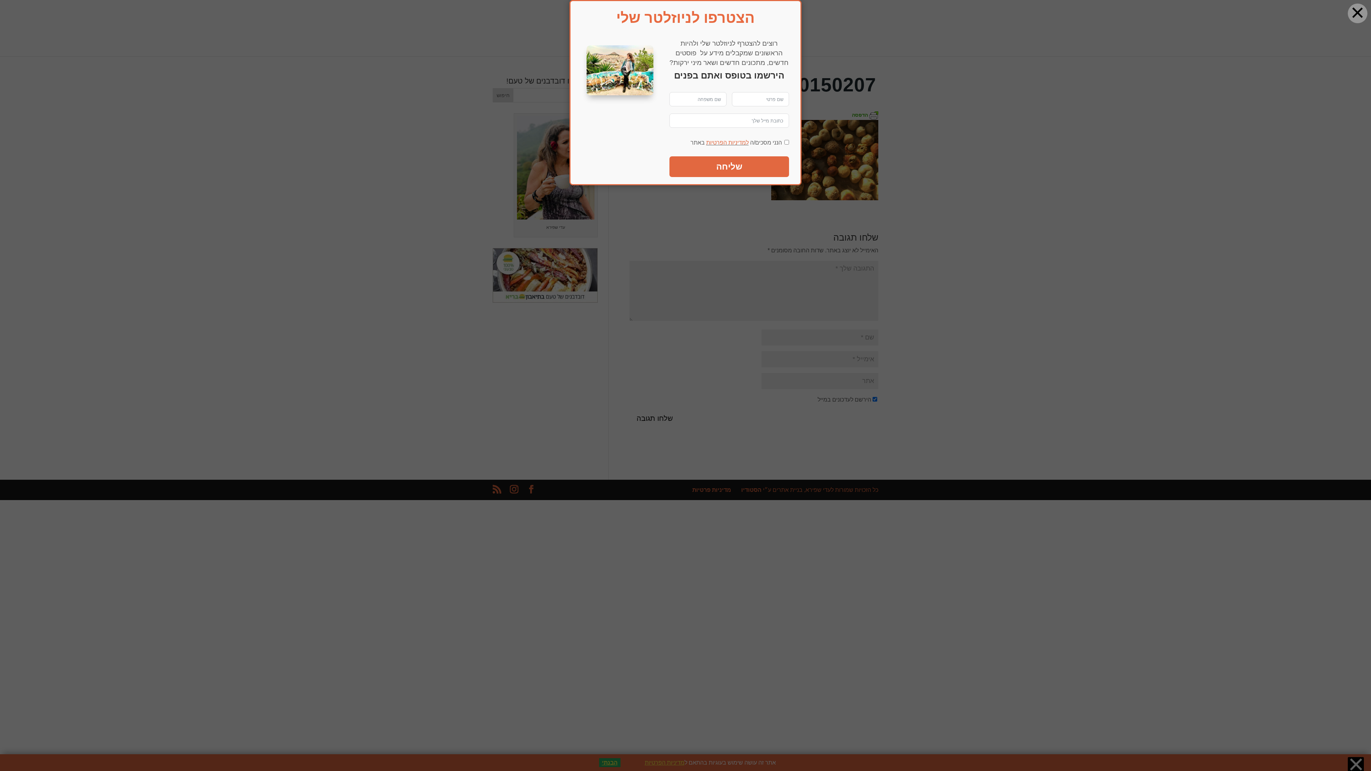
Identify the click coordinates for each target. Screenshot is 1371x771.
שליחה (729, 166)
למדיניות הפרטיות (727, 143)
